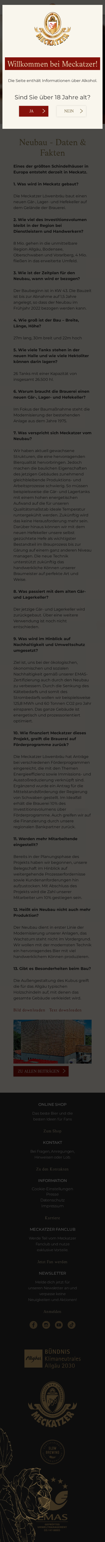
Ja (31, 111)
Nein (69, 111)
